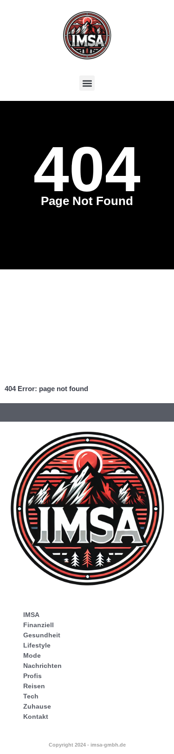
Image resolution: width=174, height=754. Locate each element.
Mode (32, 655)
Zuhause (37, 706)
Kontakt (35, 716)
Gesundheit (41, 635)
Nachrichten (42, 665)
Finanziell (38, 625)
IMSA (31, 614)
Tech (31, 696)
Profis (32, 675)
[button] (87, 83)
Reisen (34, 686)
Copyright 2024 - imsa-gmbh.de (87, 745)
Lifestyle (37, 645)
